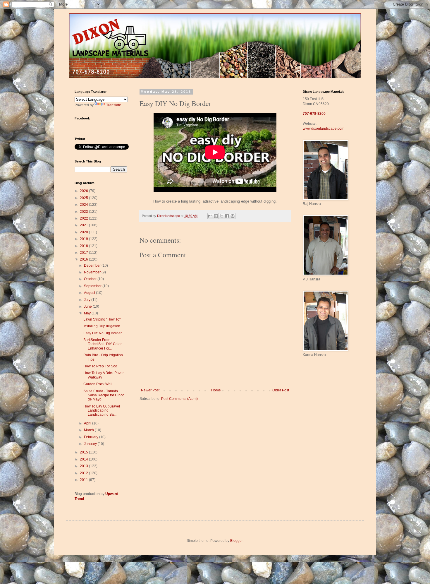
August (90, 293)
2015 (84, 452)
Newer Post (150, 390)
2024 (84, 205)
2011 (84, 480)
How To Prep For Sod (100, 366)
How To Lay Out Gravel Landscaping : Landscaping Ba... (101, 410)
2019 (84, 239)
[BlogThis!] (216, 216)
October (90, 279)
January (91, 444)
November (93, 272)
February (91, 437)
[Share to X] (221, 216)
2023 (84, 212)
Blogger (236, 541)
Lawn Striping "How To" (102, 319)
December (93, 265)
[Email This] (210, 216)
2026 (84, 191)
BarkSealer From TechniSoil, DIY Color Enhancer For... (102, 344)
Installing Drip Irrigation (101, 326)
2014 (84, 459)
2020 (84, 232)
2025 (84, 198)
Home (216, 390)
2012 (84, 473)
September (93, 286)
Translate (113, 105)
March (89, 430)
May (88, 313)
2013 (84, 466)
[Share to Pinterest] (232, 216)
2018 (84, 246)
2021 (84, 225)
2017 (84, 253)
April (88, 423)
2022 (84, 218)
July (87, 300)
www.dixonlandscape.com (323, 128)
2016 (84, 259)
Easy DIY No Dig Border (102, 333)
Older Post (280, 390)
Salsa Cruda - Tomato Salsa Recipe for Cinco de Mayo (103, 395)
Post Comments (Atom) (179, 399)
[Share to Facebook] (227, 216)
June (88, 306)
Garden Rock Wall (97, 384)
